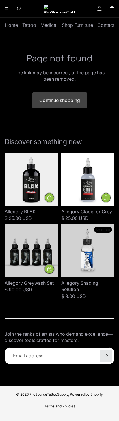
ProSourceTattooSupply (48, 394)
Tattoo (29, 25)
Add (54, 198)
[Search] (19, 8)
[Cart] (112, 8)
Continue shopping (59, 100)
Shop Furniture (77, 25)
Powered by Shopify (86, 394)
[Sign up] (106, 356)
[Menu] (6, 8)
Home (11, 25)
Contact (105, 25)
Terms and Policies (59, 406)
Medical (48, 25)
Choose (54, 269)
